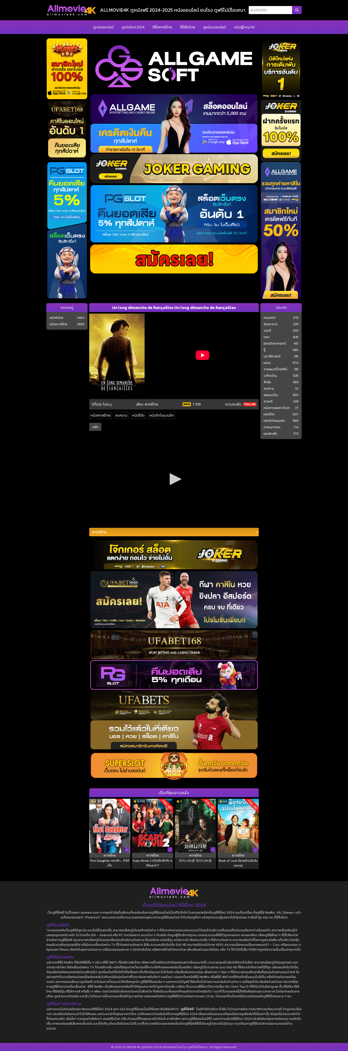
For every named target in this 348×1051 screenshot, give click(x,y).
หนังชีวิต (138, 415)
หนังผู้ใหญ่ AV (244, 27)
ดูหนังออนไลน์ (103, 27)
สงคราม (121, 415)
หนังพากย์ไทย (100, 415)
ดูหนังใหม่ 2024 (133, 27)
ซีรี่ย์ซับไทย (187, 27)
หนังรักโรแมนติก (161, 415)
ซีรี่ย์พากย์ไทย (162, 27)
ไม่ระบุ (107, 404)
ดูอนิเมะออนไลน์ (214, 27)
